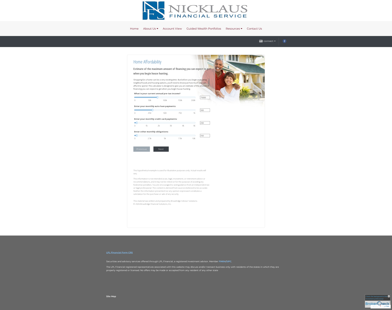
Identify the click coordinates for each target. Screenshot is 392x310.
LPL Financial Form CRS (119, 252)
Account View (172, 28)
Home (134, 28)
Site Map (111, 296)
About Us (149, 28)
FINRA (222, 261)
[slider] (164, 97)
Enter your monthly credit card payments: (155, 119)
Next (161, 149)
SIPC (228, 261)
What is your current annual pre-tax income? (157, 94)
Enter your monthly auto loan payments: (155, 106)
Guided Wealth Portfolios (204, 28)
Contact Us (254, 28)
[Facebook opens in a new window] (284, 42)
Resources (233, 28)
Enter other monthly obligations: (151, 132)
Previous (141, 149)
